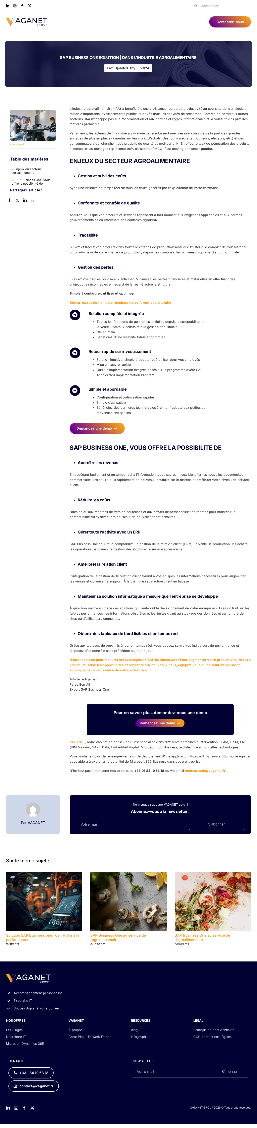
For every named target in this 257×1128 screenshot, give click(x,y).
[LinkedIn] (25, 200)
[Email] (32, 200)
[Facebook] (9, 200)
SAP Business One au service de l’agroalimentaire (118, 937)
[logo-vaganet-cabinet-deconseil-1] (26, 19)
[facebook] (22, 5)
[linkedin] (7, 5)
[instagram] (14, 5)
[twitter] (29, 5)
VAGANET (77, 742)
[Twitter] (17, 200)
